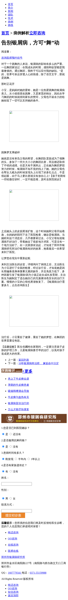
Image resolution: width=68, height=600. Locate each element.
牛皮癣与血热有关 (18, 397)
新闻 (10, 11)
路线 (10, 25)
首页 (10, 4)
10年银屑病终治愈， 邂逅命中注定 (38, 363)
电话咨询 (13, 532)
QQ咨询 (12, 538)
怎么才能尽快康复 (18, 409)
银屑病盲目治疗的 (18, 403)
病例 (10, 21)
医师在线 (13, 550)
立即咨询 (37, 33)
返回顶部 (13, 595)
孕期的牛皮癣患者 (18, 384)
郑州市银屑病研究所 (13, 557)
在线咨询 (13, 544)
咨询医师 (6, 57)
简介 (10, 7)
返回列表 (23, 359)
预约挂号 (17, 57)
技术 (10, 18)
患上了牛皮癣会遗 (18, 378)
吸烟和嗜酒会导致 (18, 391)
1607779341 (15, 572)
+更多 (27, 371)
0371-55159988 (38, 572)
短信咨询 (13, 592)
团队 (10, 14)
